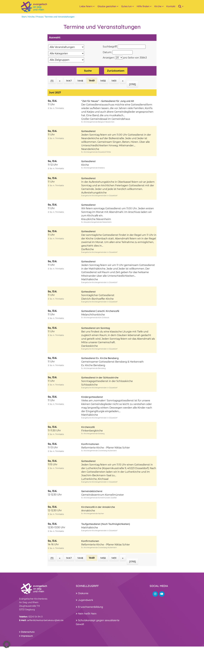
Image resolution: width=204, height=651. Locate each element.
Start (24, 16)
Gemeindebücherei (91, 491)
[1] (52, 80)
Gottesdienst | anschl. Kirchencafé (100, 310)
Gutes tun (126, 6)
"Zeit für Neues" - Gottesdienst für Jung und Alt (107, 100)
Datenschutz (27, 631)
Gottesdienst (88, 131)
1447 (69, 80)
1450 (103, 80)
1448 (80, 80)
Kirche (157, 6)
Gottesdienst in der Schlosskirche (99, 377)
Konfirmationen (90, 444)
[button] (6, 644)
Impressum (26, 635)
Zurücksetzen (115, 70)
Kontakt (170, 6)
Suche (88, 70)
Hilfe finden (143, 6)
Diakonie (82, 593)
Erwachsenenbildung (90, 606)
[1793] (132, 84)
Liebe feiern (85, 6)
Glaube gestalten (107, 6)
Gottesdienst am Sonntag (95, 327)
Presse (39, 16)
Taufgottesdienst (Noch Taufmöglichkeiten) (105, 523)
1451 (114, 80)
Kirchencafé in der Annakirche (98, 506)
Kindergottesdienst (92, 396)
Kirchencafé (88, 426)
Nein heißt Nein (86, 613)
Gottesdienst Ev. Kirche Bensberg (100, 358)
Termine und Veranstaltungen (59, 16)
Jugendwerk (85, 599)
